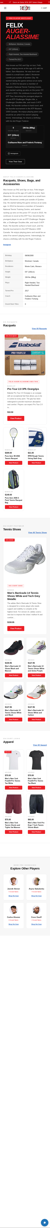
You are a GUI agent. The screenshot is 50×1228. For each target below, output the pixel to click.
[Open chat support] (44, 1222)
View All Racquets (39, 329)
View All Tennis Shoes (37, 533)
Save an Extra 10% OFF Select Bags (22, 2)
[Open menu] (6, 8)
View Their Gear (15, 162)
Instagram (14, 153)
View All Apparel (40, 745)
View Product (15, 418)
